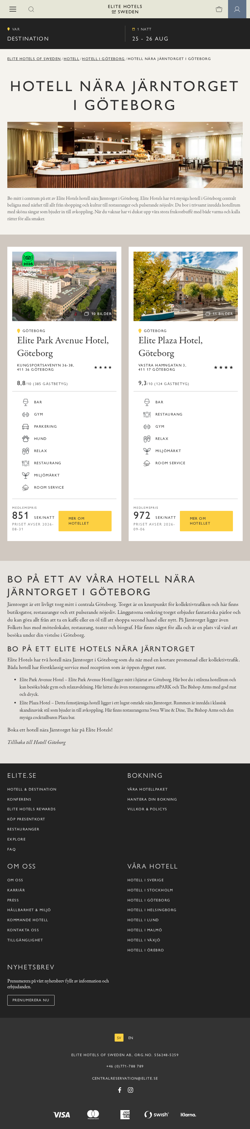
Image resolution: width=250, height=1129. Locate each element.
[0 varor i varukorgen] (219, 9)
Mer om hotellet (79, 521)
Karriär (16, 890)
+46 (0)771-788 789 (125, 1066)
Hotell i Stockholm (150, 890)
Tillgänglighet (25, 940)
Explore (16, 839)
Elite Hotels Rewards (31, 809)
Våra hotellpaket (147, 789)
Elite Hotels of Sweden (34, 59)
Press (13, 900)
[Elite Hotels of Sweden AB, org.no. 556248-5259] (125, 10)
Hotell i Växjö (143, 940)
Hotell (72, 59)
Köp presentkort (26, 819)
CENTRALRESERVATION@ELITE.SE (125, 1078)
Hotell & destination (32, 789)
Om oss (15, 880)
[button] (13, 9)
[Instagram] (130, 1090)
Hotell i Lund (143, 920)
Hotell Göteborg (50, 742)
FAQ (11, 849)
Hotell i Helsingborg (152, 910)
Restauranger (23, 829)
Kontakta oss (23, 930)
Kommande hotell (27, 920)
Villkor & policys (147, 809)
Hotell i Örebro (145, 950)
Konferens (19, 799)
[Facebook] (119, 1090)
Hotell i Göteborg (103, 59)
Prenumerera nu (30, 1000)
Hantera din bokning (152, 799)
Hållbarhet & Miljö (29, 910)
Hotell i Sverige (145, 880)
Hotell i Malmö (144, 930)
